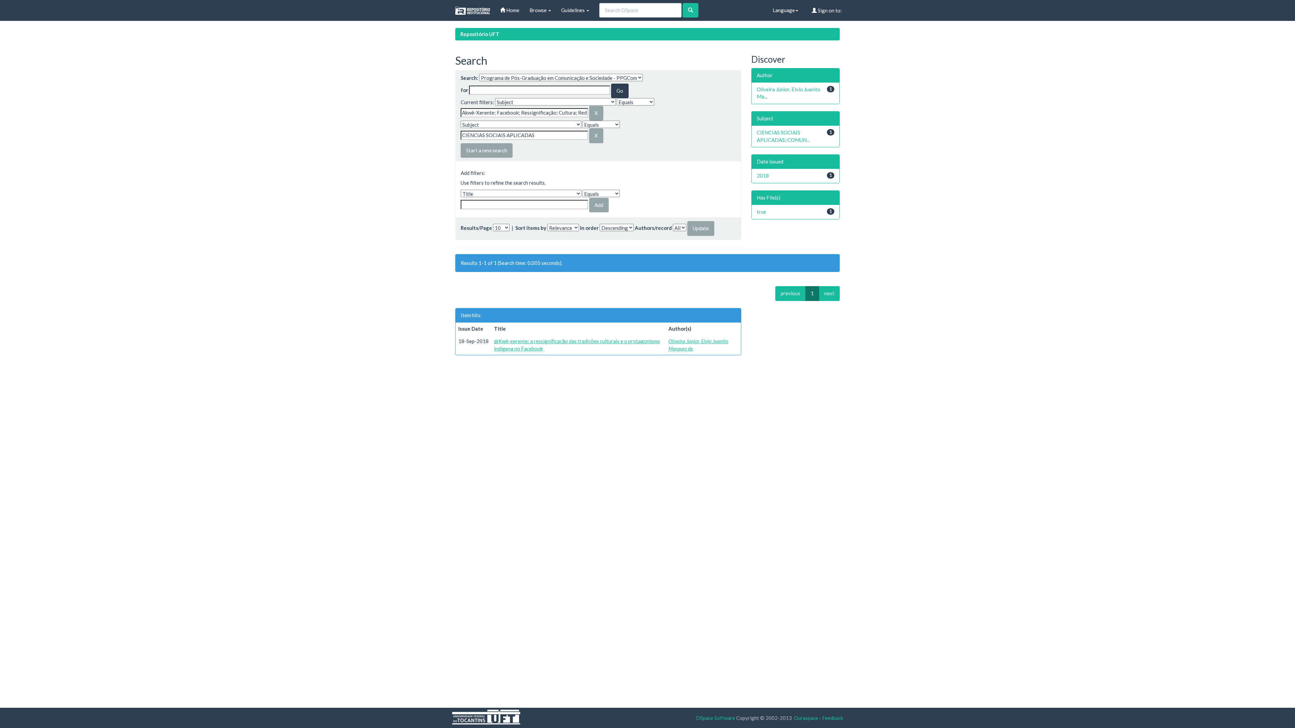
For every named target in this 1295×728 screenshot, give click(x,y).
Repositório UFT (479, 34)
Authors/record (653, 228)
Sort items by (530, 228)
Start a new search (486, 150)
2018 (763, 176)
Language (784, 10)
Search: (469, 78)
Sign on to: (829, 10)
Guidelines (573, 10)
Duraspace (806, 718)
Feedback (832, 718)
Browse (538, 10)
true (761, 212)
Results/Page (476, 228)
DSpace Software (715, 718)
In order (589, 228)
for (464, 90)
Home (512, 10)
